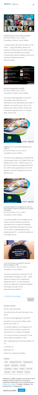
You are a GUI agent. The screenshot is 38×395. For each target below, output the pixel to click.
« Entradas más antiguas (12, 296)
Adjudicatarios (27, 362)
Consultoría (8, 40)
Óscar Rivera (11, 38)
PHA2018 (20, 372)
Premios (27, 372)
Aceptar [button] (21, 390)
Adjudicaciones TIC (15, 362)
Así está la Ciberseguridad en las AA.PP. (14, 88)
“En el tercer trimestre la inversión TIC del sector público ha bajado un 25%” (17, 264)
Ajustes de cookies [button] (9, 390)
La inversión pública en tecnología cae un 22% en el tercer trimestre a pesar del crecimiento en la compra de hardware (18, 208)
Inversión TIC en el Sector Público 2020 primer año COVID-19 (17, 148)
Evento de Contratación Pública (14, 353)
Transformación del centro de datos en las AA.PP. (17, 36)
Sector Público (24, 40)
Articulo (7, 365)
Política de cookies (9, 384)
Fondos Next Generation (12, 309)
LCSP (13, 372)
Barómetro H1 (9, 350)
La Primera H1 (9, 347)
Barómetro (14, 365)
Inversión (7, 372)
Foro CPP (29, 369)
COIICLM (22, 365)
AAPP (6, 362)
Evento (16, 369)
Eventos (15, 40)
